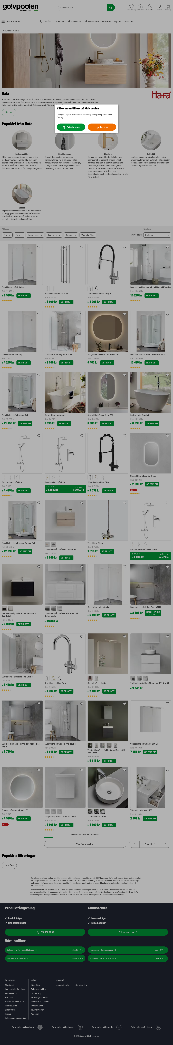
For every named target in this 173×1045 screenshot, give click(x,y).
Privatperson (73, 127)
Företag (104, 127)
